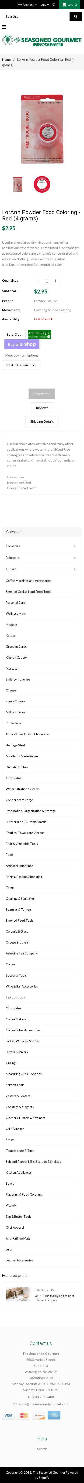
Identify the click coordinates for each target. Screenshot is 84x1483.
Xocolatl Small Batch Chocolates (27, 734)
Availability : (11, 319)
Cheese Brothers (17, 942)
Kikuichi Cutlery (16, 657)
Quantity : (10, 280)
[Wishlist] (53, 4)
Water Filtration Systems (22, 789)
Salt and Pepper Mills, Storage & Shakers (33, 1161)
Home (6, 59)
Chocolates (13, 778)
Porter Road (14, 723)
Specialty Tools (16, 975)
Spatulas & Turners (19, 909)
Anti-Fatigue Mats (18, 1238)
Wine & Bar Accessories (22, 986)
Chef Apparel (15, 1227)
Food (9, 854)
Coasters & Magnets (20, 1107)
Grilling (10, 1063)
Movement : (11, 310)
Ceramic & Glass (17, 931)
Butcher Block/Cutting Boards (26, 822)
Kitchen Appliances (19, 1172)
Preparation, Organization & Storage (31, 811)
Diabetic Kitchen (17, 767)
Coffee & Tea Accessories (23, 1030)
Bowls (10, 1183)
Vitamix (11, 1205)
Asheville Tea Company (22, 953)
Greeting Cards (16, 646)
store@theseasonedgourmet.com (43, 1404)
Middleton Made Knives (22, 756)
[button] (40, 334)
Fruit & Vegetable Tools (22, 844)
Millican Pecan (15, 712)
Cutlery (11, 569)
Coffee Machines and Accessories (28, 581)
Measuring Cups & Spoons (24, 1074)
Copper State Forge (19, 800)
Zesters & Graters (18, 1096)
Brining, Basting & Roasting (24, 877)
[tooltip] (48, 336)
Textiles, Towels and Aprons (25, 833)
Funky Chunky (15, 701)
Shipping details (42, 421)
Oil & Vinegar (15, 1129)
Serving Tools (15, 1085)
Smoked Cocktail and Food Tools (28, 591)
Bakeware (12, 557)
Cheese (11, 690)
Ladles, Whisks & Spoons (22, 1041)
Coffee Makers (16, 1019)
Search (42, 1449)
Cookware (13, 546)
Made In (11, 625)
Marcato (12, 668)
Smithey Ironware (18, 679)
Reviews (42, 408)
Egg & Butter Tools (18, 1216)
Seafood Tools (16, 997)
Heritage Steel (15, 745)
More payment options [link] (21, 355)
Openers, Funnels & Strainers (25, 1118)
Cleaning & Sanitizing (20, 898)
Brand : (7, 301)
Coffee (10, 964)
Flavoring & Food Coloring (24, 1194)
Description (41, 394)
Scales (10, 1140)
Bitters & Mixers (17, 1052)
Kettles (10, 635)
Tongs (10, 888)
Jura (9, 1249)
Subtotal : (10, 291)
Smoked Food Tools (19, 920)
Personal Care (15, 602)
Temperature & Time (20, 1151)
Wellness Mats (16, 613)
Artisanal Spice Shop (20, 866)
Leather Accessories (19, 1260)
